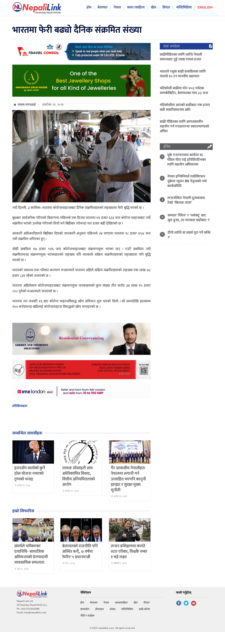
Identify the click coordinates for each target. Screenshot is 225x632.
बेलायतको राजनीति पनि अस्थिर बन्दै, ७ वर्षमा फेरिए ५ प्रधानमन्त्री (80, 552)
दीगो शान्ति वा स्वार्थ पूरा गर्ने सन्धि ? (189, 234)
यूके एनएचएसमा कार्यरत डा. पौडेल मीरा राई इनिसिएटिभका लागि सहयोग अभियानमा (186, 159)
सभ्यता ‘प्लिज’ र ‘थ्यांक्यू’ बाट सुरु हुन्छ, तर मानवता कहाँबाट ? (189, 217)
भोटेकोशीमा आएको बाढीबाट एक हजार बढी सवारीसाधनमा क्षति (185, 107)
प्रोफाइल (99, 609)
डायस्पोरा (84, 609)
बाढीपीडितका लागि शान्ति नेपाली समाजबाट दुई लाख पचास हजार (181, 56)
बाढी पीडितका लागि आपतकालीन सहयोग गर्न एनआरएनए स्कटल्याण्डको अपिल (184, 126)
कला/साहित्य (121, 602)
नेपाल (117, 7)
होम (88, 7)
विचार (166, 7)
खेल (153, 7)
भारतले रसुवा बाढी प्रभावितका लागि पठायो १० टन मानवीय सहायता (183, 73)
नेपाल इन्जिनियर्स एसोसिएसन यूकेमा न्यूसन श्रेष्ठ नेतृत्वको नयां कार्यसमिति (187, 181)
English (205, 7)
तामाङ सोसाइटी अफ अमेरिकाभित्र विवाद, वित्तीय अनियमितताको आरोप (78, 476)
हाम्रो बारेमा (144, 609)
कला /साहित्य (136, 7)
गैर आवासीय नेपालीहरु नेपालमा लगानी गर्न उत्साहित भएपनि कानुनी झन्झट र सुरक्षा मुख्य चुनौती (128, 479)
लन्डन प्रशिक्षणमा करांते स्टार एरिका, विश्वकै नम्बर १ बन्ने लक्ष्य (129, 552)
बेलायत (102, 7)
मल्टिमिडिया (184, 7)
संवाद (112, 609)
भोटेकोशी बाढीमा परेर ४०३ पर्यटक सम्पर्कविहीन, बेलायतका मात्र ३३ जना (184, 90)
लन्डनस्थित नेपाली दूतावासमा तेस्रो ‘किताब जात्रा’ (186, 200)
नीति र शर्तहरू (87, 615)
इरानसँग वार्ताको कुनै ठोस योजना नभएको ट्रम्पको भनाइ (29, 473)
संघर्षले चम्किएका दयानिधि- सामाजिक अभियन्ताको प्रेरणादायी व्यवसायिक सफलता (31, 554)
